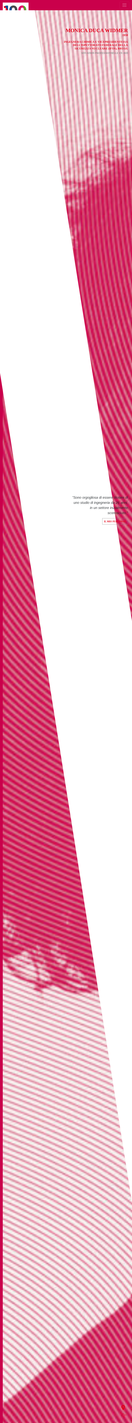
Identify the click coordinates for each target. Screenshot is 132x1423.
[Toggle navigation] (124, 5)
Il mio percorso (115, 521)
